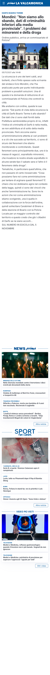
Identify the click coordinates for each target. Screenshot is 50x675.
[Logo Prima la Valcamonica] (25, 3)
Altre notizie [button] (41, 424)
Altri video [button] (41, 566)
